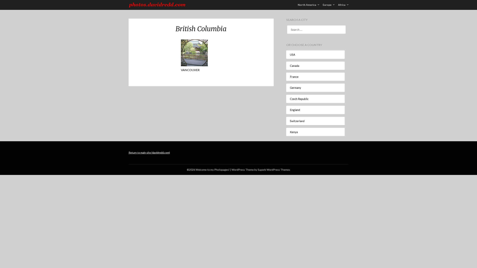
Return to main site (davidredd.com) (149, 152)
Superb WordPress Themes (274, 169)
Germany (295, 87)
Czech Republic (299, 98)
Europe (327, 4)
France (294, 76)
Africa (341, 4)
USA (292, 54)
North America (307, 4)
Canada (294, 65)
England (295, 109)
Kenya (294, 132)
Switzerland (297, 121)
